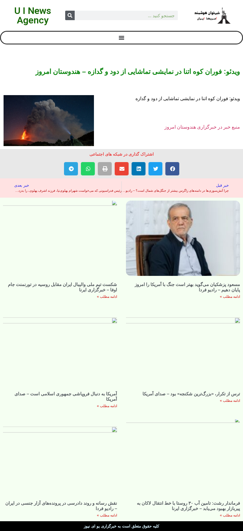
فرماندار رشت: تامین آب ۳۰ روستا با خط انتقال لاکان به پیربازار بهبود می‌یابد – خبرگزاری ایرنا (188, 505)
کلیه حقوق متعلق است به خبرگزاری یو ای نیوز (121, 526)
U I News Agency (32, 15)
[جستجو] (70, 15)
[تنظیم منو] (121, 38)
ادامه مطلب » (230, 297)
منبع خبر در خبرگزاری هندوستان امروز (202, 126)
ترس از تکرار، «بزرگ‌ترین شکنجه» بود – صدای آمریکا (191, 393)
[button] (172, 168)
